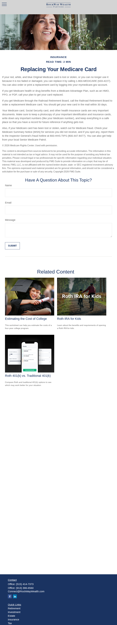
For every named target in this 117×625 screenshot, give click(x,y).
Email (8, 202)
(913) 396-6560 (25, 588)
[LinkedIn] (15, 596)
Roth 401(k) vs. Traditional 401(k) (28, 375)
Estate (11, 615)
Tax (10, 623)
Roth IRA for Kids (69, 318)
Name (8, 185)
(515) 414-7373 (25, 584)
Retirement (14, 608)
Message (10, 220)
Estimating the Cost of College (26, 318)
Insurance (13, 619)
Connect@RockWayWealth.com (26, 591)
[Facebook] (10, 596)
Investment (14, 612)
